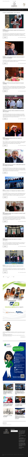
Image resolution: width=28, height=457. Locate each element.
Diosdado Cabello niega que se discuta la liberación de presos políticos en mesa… (8, 404)
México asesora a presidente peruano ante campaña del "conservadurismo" (12, 138)
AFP (3, 32)
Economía (9, 9)
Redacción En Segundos (5, 267)
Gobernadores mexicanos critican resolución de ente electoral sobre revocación (13, 111)
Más (22, 9)
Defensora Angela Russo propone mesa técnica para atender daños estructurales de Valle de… (20, 417)
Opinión (18, 454)
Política (5, 9)
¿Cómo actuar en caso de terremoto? (7, 416)
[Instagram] (15, 1)
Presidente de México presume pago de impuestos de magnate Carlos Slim (13, 83)
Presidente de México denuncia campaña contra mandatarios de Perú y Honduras (14, 30)
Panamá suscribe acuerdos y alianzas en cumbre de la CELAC (13, 265)
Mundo (16, 9)
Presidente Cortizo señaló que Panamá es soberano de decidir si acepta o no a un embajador (13, 57)
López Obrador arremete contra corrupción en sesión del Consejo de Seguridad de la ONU (14, 214)
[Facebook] (13, 1)
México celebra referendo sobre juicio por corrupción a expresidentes (12, 239)
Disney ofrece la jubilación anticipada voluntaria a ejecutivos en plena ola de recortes (8, 392)
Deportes (19, 9)
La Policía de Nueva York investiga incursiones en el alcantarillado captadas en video (20, 392)
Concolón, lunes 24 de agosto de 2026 (7, 334)
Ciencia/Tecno (15, 454)
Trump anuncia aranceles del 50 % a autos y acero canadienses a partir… (20, 404)
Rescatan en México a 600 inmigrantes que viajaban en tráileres (13, 190)
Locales (13, 9)
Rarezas (22, 454)
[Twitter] (14, 1)
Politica (4, 29)
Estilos (20, 454)
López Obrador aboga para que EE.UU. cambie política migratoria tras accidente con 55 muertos (14, 165)
